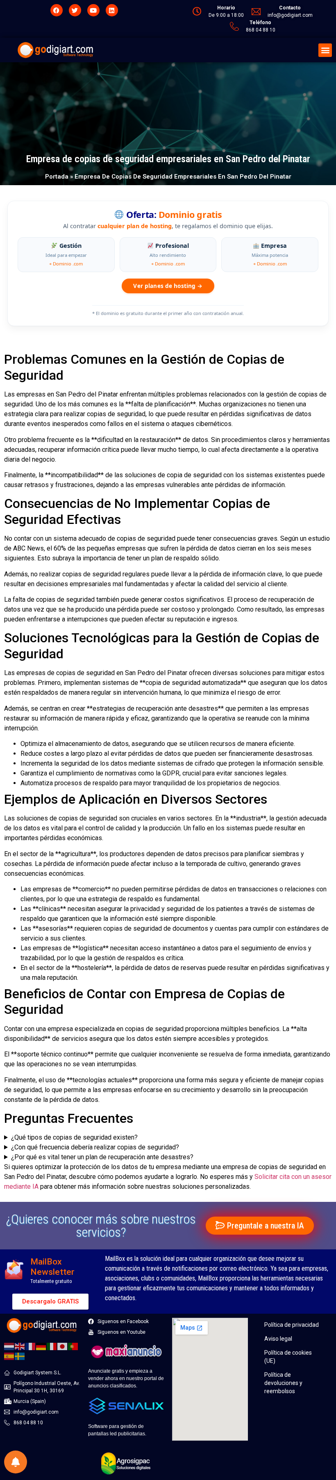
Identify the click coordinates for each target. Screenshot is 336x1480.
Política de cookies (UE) (288, 1356)
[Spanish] (9, 1356)
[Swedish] (20, 1356)
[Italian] (52, 1346)
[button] (325, 50)
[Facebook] (56, 10)
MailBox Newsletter (52, 1267)
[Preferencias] (15, 1462)
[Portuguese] (73, 1346)
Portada (56, 176)
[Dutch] (9, 1346)
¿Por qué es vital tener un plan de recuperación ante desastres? (102, 1157)
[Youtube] (93, 10)
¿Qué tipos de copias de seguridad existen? (74, 1137)
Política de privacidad (291, 1324)
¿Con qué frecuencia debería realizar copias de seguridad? (95, 1147)
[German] (41, 1346)
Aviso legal (278, 1338)
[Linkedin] (112, 10)
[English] (20, 1346)
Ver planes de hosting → (167, 286)
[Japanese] (62, 1346)
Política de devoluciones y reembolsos (283, 1382)
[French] (30, 1346)
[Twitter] (75, 10)
